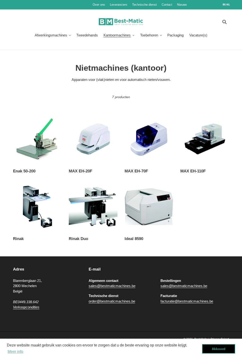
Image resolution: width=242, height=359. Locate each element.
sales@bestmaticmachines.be (112, 286)
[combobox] (229, 4)
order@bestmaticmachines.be (112, 301)
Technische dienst (144, 4)
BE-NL (226, 4)
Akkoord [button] (218, 349)
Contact (167, 4)
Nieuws (196, 4)
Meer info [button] (15, 352)
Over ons (99, 4)
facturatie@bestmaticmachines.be (186, 301)
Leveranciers (118, 4)
